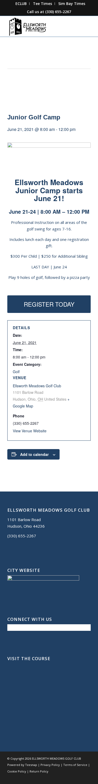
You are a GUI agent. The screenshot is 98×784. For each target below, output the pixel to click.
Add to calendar (34, 454)
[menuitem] (21, 3)
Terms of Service (75, 765)
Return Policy (39, 771)
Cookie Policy (16, 771)
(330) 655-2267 (58, 11)
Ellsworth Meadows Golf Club (37, 385)
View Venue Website (30, 430)
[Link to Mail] (79, 777)
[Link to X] (71, 777)
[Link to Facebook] (63, 777)
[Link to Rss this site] (87, 777)
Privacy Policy (50, 765)
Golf (16, 371)
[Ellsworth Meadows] (40, 26)
